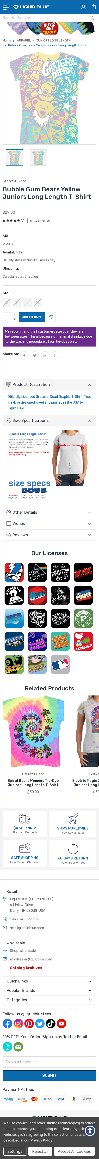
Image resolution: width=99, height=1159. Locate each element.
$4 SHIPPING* (25, 828)
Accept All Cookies (74, 1151)
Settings (14, 1151)
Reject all (40, 1151)
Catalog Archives (26, 968)
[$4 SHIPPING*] (24, 818)
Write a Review (40, 220)
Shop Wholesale (23, 950)
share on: (11, 354)
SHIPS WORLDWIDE (73, 828)
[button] (90, 1130)
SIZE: (8, 293)
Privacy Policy (41, 1140)
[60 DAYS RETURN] (73, 848)
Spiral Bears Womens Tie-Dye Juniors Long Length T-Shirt (33, 783)
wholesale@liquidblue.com (31, 959)
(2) (22, 220)
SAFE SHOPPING (24, 858)
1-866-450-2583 (24, 919)
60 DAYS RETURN (73, 858)
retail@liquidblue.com (27, 928)
